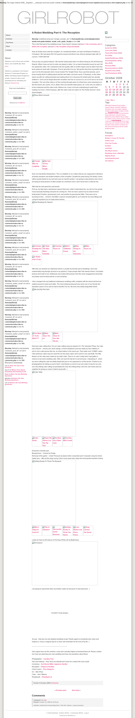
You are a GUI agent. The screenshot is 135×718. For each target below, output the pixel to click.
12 (106, 90)
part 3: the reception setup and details (65, 47)
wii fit (119, 126)
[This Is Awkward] (47, 535)
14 (113, 90)
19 (106, 92)
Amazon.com (15, 83)
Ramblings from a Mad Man (114, 153)
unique (112, 124)
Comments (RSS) (76, 713)
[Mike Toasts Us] (88, 254)
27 (110, 95)
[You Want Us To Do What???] (37, 341)
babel (109, 105)
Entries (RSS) (64, 713)
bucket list (108, 48)
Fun (106, 55)
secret (123, 121)
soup (106, 123)
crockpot (121, 111)
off (117, 118)
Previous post (61, 690)
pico (119, 118)
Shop (8, 46)
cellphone (124, 107)
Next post (75, 690)
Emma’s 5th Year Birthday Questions (14, 379)
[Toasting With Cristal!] (68, 446)
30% (106, 105)
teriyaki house (119, 123)
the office (126, 123)
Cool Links (109, 50)
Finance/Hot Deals (111, 53)
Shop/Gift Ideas (110, 70)
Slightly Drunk (110, 156)
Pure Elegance (48, 669)
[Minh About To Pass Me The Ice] (57, 341)
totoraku (107, 124)
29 (117, 95)
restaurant (108, 121)
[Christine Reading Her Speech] (37, 254)
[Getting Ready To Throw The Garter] (68, 535)
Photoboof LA (47, 677)
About (8, 35)
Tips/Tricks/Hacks (111, 73)
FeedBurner (21, 102)
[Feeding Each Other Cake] (57, 446)
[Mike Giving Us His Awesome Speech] (78, 254)
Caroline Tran (49, 659)
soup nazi (111, 123)
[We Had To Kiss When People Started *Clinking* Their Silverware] (47, 169)
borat (118, 105)
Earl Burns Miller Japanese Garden (54, 664)
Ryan (6, 374)
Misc (106, 63)
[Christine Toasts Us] (57, 254)
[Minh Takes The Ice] (47, 341)
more (6, 66)
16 (120, 90)
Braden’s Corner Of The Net (114, 138)
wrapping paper (110, 128)
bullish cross (109, 140)
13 (110, 90)
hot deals (112, 117)
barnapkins (109, 135)
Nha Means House (111, 151)
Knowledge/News (111, 60)
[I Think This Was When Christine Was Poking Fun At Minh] (47, 254)
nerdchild (108, 148)
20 (110, 92)
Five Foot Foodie (111, 143)
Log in (86, 713)
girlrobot (55, 713)
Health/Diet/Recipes (112, 58)
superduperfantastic (112, 158)
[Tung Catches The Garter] (88, 535)
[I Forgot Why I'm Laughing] (37, 169)
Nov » (112, 100)
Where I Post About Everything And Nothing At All (15, 370)
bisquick (114, 105)
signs (127, 121)
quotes (123, 118)
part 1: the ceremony (89, 44)
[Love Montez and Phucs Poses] (78, 535)
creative (107, 111)
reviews (116, 120)
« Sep (107, 100)
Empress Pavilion (47, 667)
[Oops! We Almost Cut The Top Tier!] (47, 446)
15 (117, 90)
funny (107, 115)
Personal (108, 65)
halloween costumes (115, 115)
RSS (114, 48)
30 (120, 95)
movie (114, 118)
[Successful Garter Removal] (57, 535)
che (45, 700)
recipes (128, 118)
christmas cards (110, 109)
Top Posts (9, 42)
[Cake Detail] (37, 446)
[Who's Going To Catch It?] (37, 535)
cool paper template (121, 109)
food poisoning (123, 113)
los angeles (108, 118)
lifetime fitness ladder (122, 117)
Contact (9, 50)
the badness (109, 161)
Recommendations (111, 68)
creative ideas (114, 111)
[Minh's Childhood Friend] (68, 254)
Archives (9, 39)
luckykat (108, 146)
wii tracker (125, 126)
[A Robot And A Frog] (37, 265)
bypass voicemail (115, 107)
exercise (113, 112)
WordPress (71, 715)
